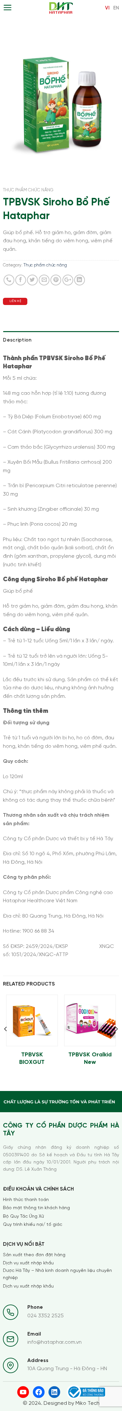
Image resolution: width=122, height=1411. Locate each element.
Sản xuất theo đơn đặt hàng (34, 1255)
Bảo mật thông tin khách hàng (36, 1208)
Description (17, 340)
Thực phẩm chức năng (28, 190)
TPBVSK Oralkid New (90, 1059)
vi (107, 8)
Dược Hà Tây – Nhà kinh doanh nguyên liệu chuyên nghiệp (57, 1274)
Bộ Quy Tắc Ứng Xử (23, 1216)
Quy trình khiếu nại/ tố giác (32, 1224)
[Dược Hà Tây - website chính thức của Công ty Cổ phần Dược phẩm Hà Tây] (61, 8)
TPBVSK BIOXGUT (32, 1059)
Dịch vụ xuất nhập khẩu (28, 1263)
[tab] (61, 340)
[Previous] (6, 1042)
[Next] (116, 1042)
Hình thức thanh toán (26, 1199)
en (116, 8)
